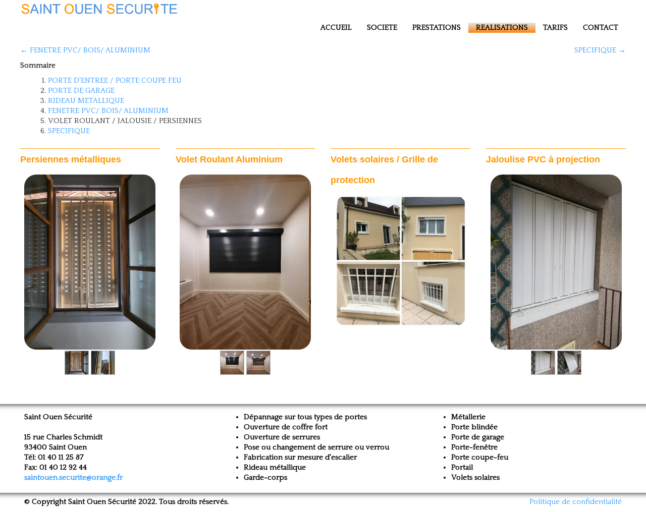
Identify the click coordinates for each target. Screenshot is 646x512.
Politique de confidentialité (575, 501)
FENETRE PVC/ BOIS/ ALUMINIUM (108, 110)
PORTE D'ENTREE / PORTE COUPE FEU (115, 80)
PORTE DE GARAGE (81, 90)
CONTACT (600, 27)
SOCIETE (382, 27)
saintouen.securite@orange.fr (73, 477)
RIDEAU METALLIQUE (86, 100)
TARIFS (555, 27)
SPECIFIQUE (69, 131)
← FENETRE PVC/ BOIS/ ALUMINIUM (85, 50)
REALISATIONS (502, 27)
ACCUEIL (336, 27)
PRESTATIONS (436, 27)
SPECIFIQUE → (600, 50)
